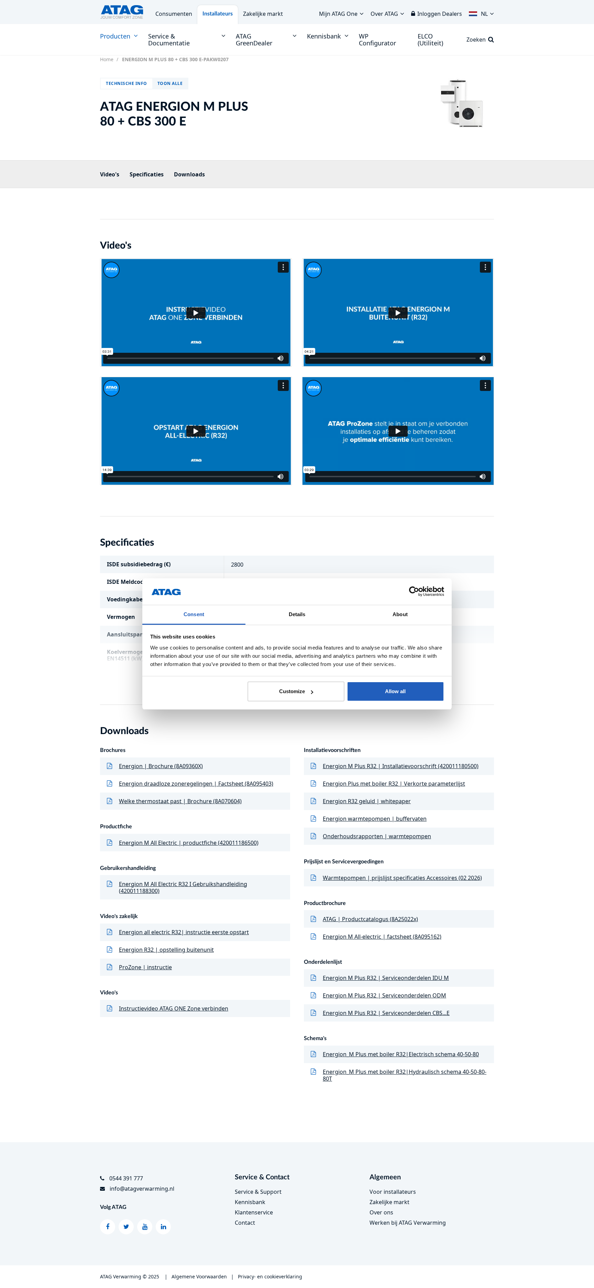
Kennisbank (250, 1202)
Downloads (189, 174)
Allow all (395, 691)
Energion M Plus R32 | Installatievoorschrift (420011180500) (400, 766)
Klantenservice (254, 1212)
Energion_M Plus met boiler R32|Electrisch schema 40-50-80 (401, 1054)
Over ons (381, 1212)
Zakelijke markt (263, 14)
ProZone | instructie (145, 967)
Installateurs (217, 14)
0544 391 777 (126, 1178)
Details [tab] (297, 614)
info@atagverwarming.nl (142, 1188)
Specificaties (147, 174)
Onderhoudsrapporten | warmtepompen (377, 836)
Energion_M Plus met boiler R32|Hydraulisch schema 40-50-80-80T (404, 1075)
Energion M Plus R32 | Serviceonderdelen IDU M (386, 978)
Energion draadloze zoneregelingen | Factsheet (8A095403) (196, 783)
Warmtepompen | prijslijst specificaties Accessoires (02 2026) (402, 878)
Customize (292, 691)
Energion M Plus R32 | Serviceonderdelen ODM (384, 995)
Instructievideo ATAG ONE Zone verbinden (173, 1008)
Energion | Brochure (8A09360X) (161, 766)
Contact (245, 1222)
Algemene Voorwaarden (199, 1276)
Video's (109, 174)
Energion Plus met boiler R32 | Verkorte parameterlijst (394, 783)
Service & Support (258, 1192)
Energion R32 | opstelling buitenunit (166, 949)
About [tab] (400, 614)
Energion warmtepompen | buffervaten (375, 818)
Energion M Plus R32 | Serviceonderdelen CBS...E (386, 1013)
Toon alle (170, 83)
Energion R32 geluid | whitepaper (367, 801)
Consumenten (173, 14)
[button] (481, 12)
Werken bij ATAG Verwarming (408, 1222)
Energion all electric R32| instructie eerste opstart (184, 932)
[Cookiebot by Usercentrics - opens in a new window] (414, 592)
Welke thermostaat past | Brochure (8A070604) (180, 801)
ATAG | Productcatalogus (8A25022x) (370, 919)
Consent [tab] (194, 614)
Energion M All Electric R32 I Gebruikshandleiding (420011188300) (183, 887)
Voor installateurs (393, 1192)
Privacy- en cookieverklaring (270, 1276)
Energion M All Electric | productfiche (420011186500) (188, 843)
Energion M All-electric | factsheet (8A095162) (382, 936)
